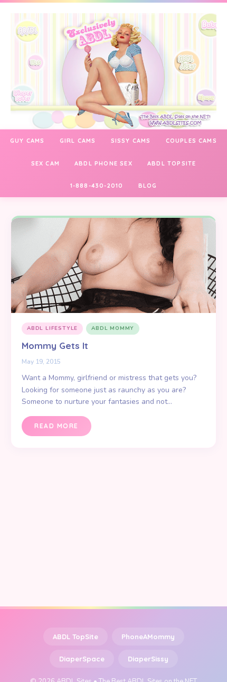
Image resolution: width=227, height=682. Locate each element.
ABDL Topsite (171, 163)
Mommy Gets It (55, 345)
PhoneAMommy (148, 636)
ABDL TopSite (75, 636)
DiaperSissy (148, 659)
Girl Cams (78, 140)
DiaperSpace (82, 659)
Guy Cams (27, 140)
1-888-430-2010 (97, 185)
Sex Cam (45, 163)
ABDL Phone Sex (103, 163)
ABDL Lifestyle (52, 328)
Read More (56, 426)
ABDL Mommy (112, 328)
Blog (147, 185)
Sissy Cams (131, 140)
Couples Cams (191, 140)
